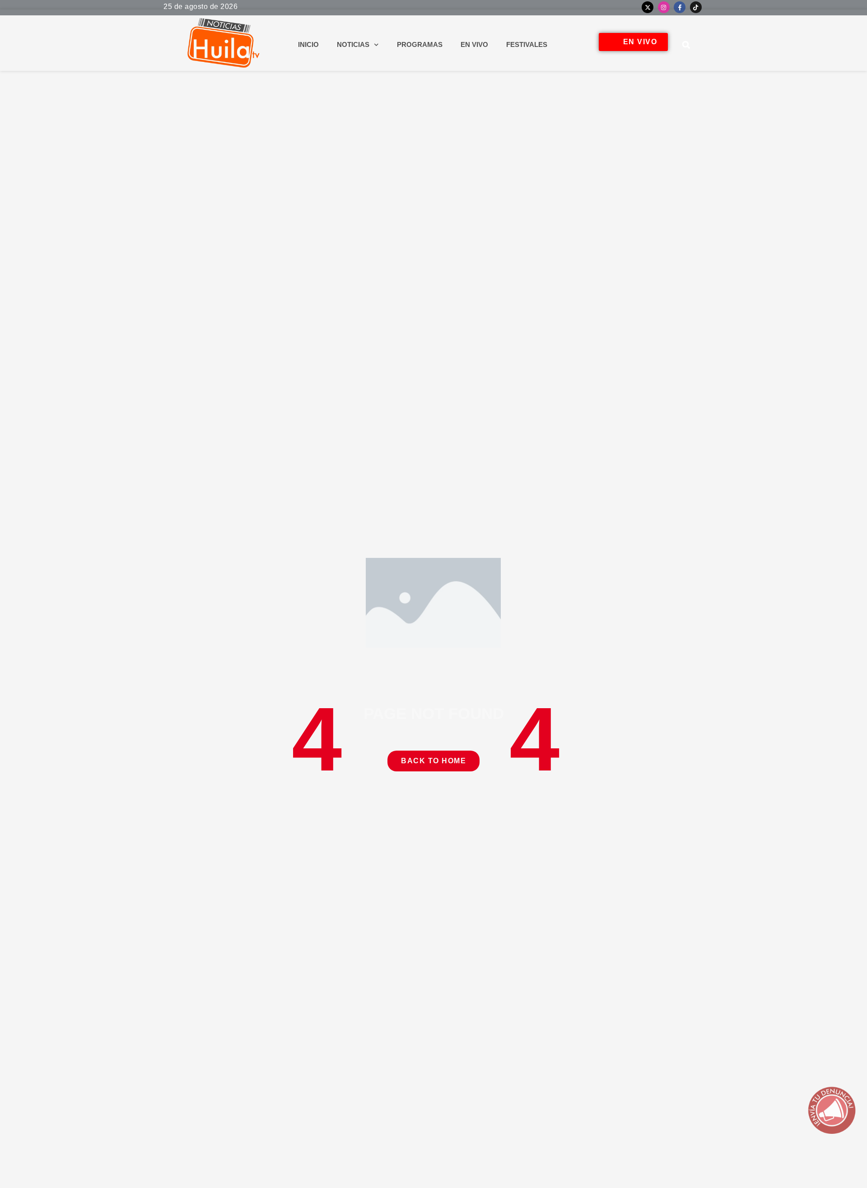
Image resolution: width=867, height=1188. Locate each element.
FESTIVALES (526, 44)
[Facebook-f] (679, 7)
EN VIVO (474, 44)
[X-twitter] (647, 7)
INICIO (308, 44)
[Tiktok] (696, 7)
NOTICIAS (353, 44)
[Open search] (686, 44)
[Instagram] (664, 7)
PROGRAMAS (420, 44)
